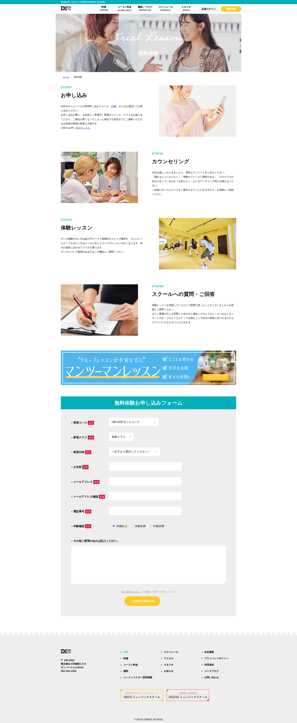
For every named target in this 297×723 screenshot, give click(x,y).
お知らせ (168, 671)
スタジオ (168, 664)
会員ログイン (208, 9)
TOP (125, 652)
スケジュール (171, 652)
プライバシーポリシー (216, 658)
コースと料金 (130, 664)
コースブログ (211, 671)
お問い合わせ (211, 677)
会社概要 (209, 652)
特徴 (125, 658)
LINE (113, 106)
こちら (86, 127)
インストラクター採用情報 (137, 677)
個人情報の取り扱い (131, 592)
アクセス (168, 658)
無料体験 (231, 9)
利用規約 (209, 664)
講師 (125, 671)
